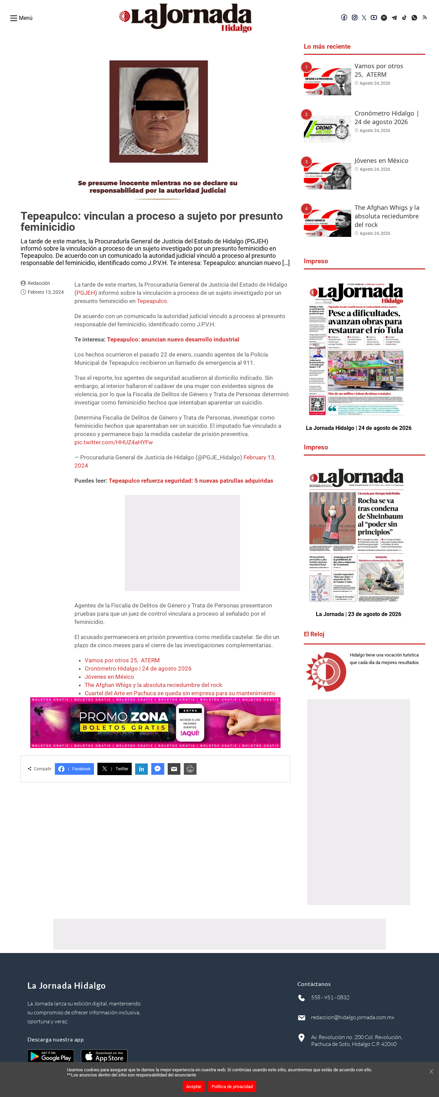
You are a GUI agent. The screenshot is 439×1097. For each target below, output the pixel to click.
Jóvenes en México (109, 676)
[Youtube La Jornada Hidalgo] (373, 18)
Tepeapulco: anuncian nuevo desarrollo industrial (173, 339)
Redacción (39, 283)
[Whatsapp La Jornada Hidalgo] (415, 18)
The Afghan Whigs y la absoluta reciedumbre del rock (153, 685)
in (141, 769)
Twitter (119, 769)
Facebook (79, 769)
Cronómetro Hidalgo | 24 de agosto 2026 (138, 668)
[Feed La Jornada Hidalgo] (425, 18)
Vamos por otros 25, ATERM (122, 660)
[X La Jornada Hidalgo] (364, 18)
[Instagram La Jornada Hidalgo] (354, 18)
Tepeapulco (152, 301)
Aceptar (193, 1086)
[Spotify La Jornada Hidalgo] (384, 18)
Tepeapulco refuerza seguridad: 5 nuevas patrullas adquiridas (191, 480)
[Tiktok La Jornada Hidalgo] (404, 18)
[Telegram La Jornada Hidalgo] (394, 18)
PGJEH (85, 292)
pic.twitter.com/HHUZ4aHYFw (113, 442)
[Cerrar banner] (431, 1072)
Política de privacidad (232, 1086)
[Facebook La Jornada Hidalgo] (344, 18)
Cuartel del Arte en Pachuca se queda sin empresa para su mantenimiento (180, 693)
